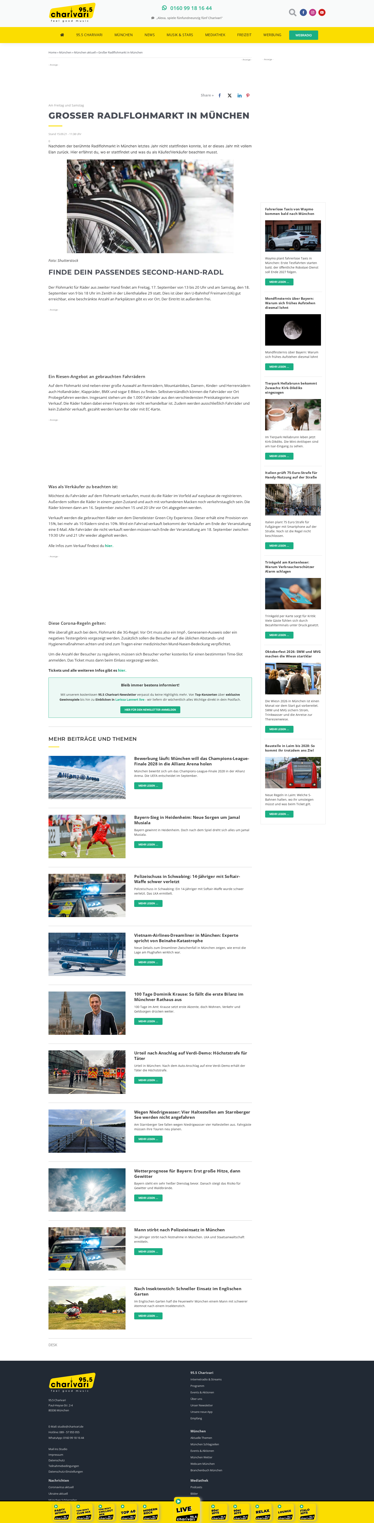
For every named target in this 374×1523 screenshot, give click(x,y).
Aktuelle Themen (201, 1438)
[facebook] (303, 12)
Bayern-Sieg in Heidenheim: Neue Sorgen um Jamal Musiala (187, 820)
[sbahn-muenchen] (293, 758)
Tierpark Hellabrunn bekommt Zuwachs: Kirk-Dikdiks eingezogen (291, 387)
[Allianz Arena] (87, 757)
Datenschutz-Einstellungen (65, 1471)
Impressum (55, 1455)
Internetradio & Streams (206, 1379)
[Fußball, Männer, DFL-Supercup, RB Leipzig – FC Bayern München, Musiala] (87, 816)
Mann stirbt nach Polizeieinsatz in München (179, 1230)
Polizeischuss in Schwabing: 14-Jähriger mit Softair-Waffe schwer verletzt (187, 879)
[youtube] (322, 12)
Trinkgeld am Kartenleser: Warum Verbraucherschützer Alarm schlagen (289, 566)
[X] (229, 95)
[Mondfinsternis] (293, 316)
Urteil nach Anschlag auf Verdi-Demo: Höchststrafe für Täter (190, 1055)
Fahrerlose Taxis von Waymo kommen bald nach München (289, 211)
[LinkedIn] (239, 95)
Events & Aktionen (202, 1392)
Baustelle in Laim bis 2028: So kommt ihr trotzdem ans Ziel (290, 748)
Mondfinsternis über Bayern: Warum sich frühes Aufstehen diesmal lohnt (290, 303)
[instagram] (312, 12)
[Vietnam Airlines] (87, 934)
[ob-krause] (87, 993)
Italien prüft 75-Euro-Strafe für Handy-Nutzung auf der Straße (291, 474)
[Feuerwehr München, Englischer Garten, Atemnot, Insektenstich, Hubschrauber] (87, 1287)
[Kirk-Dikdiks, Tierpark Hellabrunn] (293, 400)
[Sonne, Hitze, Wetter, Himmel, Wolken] (87, 1170)
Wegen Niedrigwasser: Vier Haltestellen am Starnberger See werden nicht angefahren (192, 1114)
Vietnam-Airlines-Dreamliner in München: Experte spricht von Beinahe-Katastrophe (186, 937)
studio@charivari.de (70, 1426)
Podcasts (196, 1487)
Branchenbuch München (206, 1470)
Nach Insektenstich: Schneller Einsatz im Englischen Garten (187, 1291)
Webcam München (202, 1464)
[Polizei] (87, 875)
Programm (197, 1386)
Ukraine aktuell (58, 1494)
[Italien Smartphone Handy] (293, 485)
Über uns (196, 1399)
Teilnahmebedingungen (63, 1466)
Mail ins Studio (57, 1449)
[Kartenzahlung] (293, 579)
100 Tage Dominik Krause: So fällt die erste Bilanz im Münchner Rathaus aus (188, 996)
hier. (109, 545)
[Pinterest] (248, 95)
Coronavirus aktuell (61, 1487)
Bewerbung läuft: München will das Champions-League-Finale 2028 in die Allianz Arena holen (191, 761)
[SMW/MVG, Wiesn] (293, 664)
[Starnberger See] (87, 1111)
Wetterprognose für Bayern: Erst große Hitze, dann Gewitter (187, 1173)
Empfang (196, 1418)
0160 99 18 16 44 (73, 1438)
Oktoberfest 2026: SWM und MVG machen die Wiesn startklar (293, 653)
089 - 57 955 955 (69, 1432)
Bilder (194, 1494)
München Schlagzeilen (204, 1444)
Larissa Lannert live (129, 699)
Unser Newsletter (201, 1405)
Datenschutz (56, 1460)
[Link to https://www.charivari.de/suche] (292, 12)
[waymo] (293, 222)
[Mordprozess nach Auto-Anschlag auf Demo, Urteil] (87, 1052)
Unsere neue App (201, 1412)
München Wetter (201, 1457)
